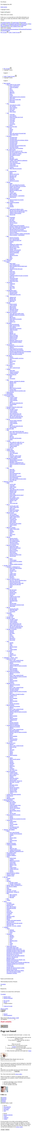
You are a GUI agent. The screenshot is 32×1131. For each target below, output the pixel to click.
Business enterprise (8, 998)
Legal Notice (7, 1108)
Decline (7, 1129)
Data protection (7, 1107)
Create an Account (8, 1006)
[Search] (15, 1060)
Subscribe (17, 1071)
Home (29, 1050)
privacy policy (18, 1074)
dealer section (4, 7)
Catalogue (6, 1117)
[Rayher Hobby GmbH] (13, 1017)
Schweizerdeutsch (8, 1015)
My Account (6, 1000)
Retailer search (7, 996)
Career (5, 1116)
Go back (14, 1046)
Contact (5, 1119)
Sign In (5, 1002)
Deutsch (5, 1014)
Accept (2, 1129)
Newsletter (6, 1109)
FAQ (5, 1111)
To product (3, 984)
